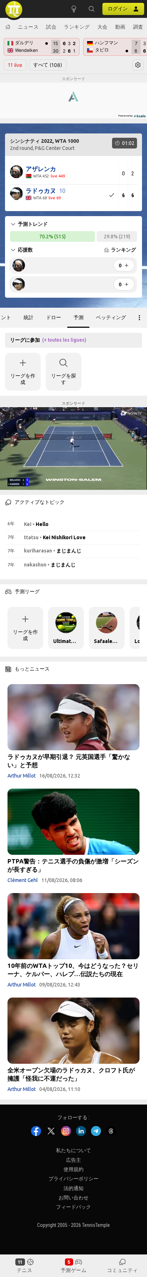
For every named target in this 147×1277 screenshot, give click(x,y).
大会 (102, 27)
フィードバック (73, 1207)
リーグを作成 (22, 379)
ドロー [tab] (53, 317)
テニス (24, 1270)
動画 (120, 27)
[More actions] (139, 318)
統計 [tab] (29, 317)
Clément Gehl (22, 880)
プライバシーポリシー (73, 1178)
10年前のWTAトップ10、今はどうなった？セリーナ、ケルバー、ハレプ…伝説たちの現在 (73, 969)
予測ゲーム (74, 1270)
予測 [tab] (78, 317)
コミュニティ (122, 1270)
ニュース (28, 27)
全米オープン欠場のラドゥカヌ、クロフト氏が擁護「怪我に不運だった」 (71, 1074)
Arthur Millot (21, 776)
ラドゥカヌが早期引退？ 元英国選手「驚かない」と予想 (68, 760)
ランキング (77, 27)
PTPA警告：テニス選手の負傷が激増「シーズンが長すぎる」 (73, 865)
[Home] (7, 27)
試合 (51, 27)
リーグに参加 (48, 340)
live (15, 65)
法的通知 (73, 1188)
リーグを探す (63, 379)
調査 (138, 27)
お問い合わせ (73, 1197)
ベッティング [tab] (111, 317)
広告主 (73, 1160)
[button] (92, 9)
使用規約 (73, 1169)
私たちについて (73, 1150)
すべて (47, 65)
